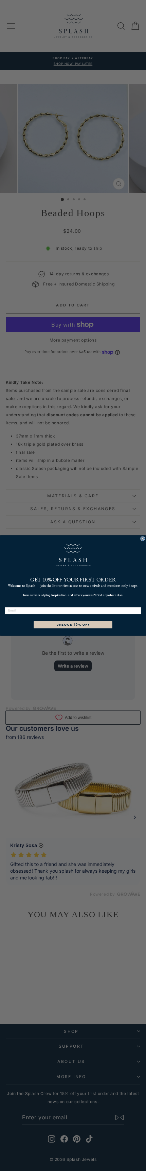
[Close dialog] (143, 539)
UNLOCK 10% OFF (73, 625)
